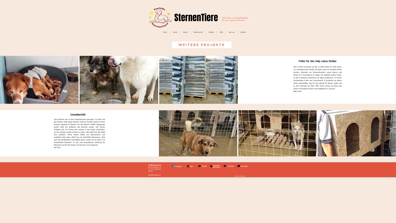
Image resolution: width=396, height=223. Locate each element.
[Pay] (224, 166)
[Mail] (199, 166)
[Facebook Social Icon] (173, 166)
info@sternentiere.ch (154, 175)
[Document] (211, 166)
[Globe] (188, 166)
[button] (175, 32)
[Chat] (238, 166)
